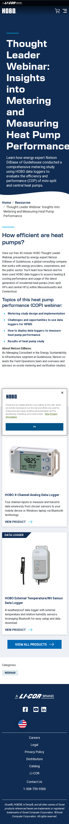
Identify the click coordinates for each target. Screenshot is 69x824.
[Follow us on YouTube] (35, 709)
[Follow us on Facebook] (25, 709)
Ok (34, 427)
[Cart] (57, 11)
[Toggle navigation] (65, 11)
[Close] (62, 393)
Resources (22, 202)
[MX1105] (34, 478)
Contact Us (34, 782)
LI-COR (34, 773)
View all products (31, 644)
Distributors (34, 759)
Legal (34, 745)
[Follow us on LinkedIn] (43, 709)
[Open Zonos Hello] (24, 722)
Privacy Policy (34, 752)
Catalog (34, 766)
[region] (34, 411)
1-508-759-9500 (34, 789)
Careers (34, 738)
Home (6, 202)
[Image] (34, 3)
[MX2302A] (34, 583)
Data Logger (14, 535)
